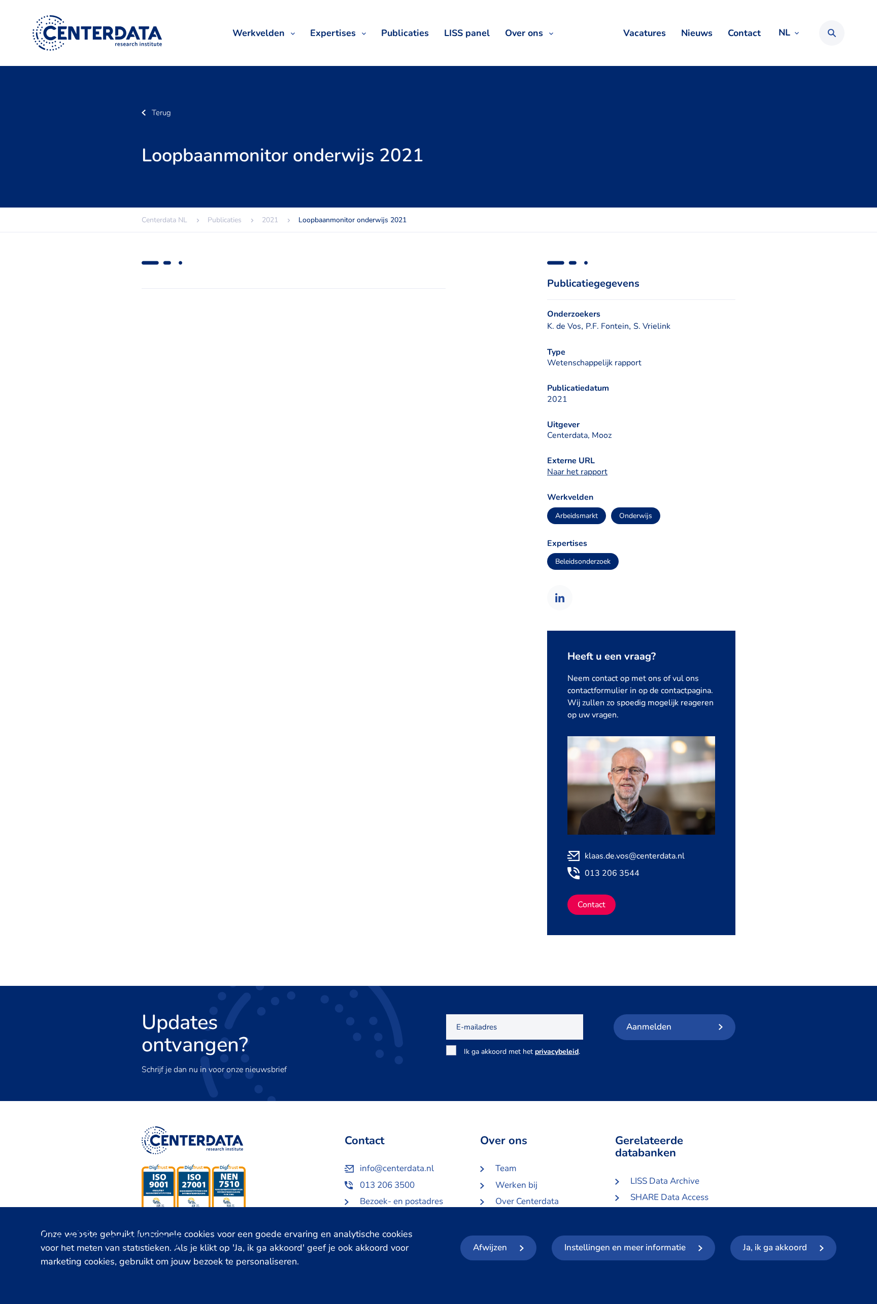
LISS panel (467, 33)
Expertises (333, 33)
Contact (744, 33)
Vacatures (644, 33)
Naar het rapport (577, 471)
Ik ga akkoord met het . (522, 1057)
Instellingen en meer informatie (625, 1247)
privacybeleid (557, 1051)
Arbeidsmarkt (576, 516)
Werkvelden (258, 33)
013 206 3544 (612, 873)
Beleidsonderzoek (583, 561)
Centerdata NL (97, 33)
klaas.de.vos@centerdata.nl (635, 856)
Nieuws (697, 33)
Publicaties (405, 33)
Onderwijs (635, 516)
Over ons (524, 33)
